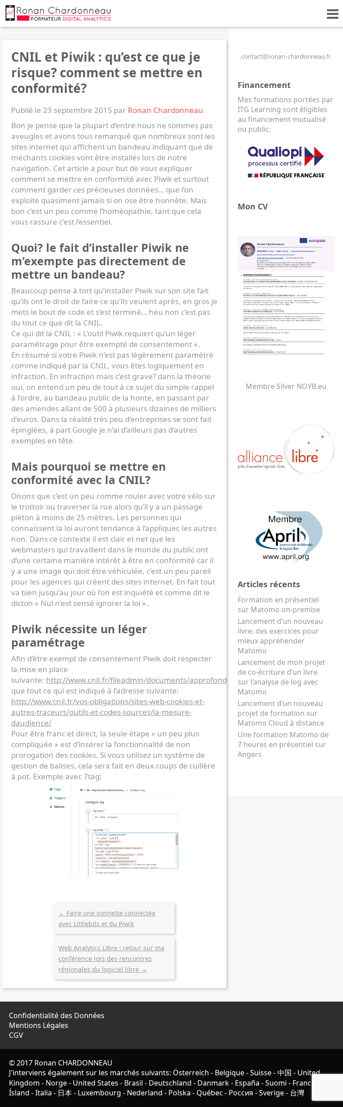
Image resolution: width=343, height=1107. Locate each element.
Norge (56, 1083)
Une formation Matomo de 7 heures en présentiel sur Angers (283, 744)
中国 (284, 1073)
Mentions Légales (38, 1025)
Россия (241, 1093)
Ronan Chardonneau (165, 110)
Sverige (271, 1093)
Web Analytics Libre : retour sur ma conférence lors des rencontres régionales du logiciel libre (111, 958)
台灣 (297, 1093)
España (247, 1083)
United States (95, 1083)
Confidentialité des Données (57, 1015)
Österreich (191, 1073)
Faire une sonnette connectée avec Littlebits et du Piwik (107, 918)
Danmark (213, 1083)
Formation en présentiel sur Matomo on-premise (279, 604)
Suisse (261, 1073)
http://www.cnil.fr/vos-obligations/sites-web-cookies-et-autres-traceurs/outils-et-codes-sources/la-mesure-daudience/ (108, 712)
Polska (179, 1093)
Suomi (276, 1083)
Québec (210, 1093)
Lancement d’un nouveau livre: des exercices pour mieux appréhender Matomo (280, 636)
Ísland (19, 1093)
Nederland (145, 1093)
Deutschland (170, 1083)
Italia (43, 1093)
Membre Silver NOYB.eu (286, 386)
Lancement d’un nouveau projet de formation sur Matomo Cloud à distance (281, 713)
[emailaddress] (286, 61)
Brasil (133, 1083)
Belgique (229, 1073)
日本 (65, 1093)
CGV (16, 1035)
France (304, 1083)
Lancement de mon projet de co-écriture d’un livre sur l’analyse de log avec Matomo (281, 677)
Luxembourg (99, 1093)
